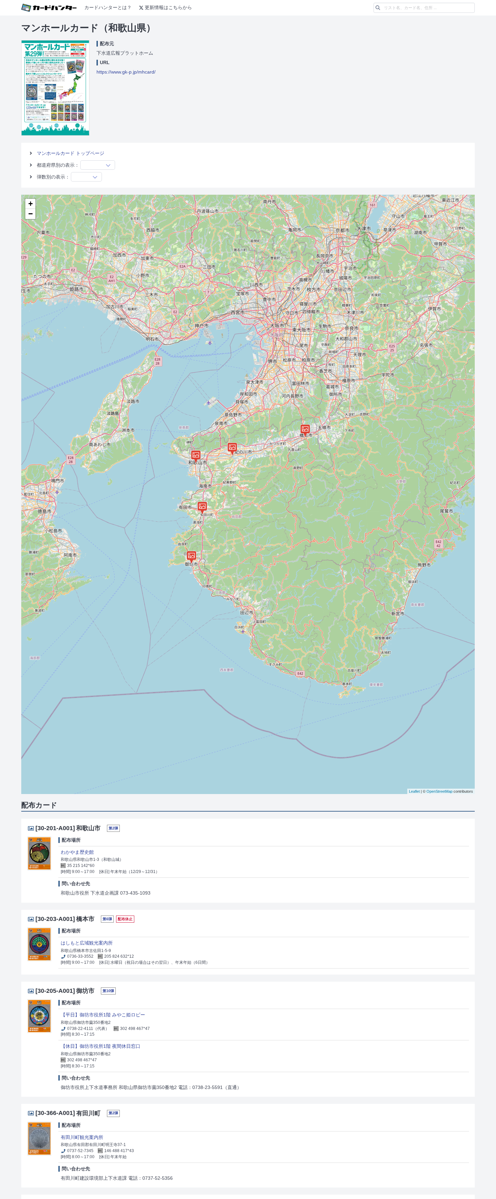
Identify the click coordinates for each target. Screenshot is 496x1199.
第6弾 (107, 919)
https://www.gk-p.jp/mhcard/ (126, 72)
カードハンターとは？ (108, 7)
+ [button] (30, 203)
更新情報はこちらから (168, 7)
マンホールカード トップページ (70, 153)
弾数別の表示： (53, 177)
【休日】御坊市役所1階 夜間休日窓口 (100, 1046)
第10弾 (108, 991)
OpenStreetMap (439, 791)
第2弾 (113, 828)
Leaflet (414, 791)
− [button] (30, 214)
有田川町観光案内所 (82, 1137)
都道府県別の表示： (58, 165)
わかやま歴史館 (77, 852)
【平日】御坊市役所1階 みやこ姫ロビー (103, 1014)
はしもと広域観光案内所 (87, 943)
